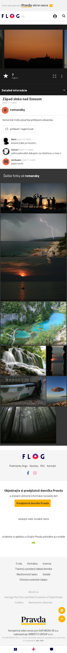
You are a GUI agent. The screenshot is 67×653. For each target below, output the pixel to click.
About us (34, 592)
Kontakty (32, 563)
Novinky (34, 466)
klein (13, 139)
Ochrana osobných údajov (33, 579)
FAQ (42, 466)
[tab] (33, 88)
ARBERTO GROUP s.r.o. (40, 634)
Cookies (19, 602)
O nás (19, 563)
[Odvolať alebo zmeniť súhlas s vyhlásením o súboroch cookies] (61, 610)
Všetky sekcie (41, 5)
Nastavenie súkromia (40, 602)
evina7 (15, 149)
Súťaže (47, 574)
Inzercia (47, 563)
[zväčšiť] (54, 76)
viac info (40, 640)
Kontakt (51, 466)
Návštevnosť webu (27, 574)
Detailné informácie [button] (14, 90)
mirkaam (16, 160)
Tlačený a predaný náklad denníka (33, 569)
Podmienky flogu (18, 466)
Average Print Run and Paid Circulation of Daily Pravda (33, 597)
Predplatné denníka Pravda (32, 503)
